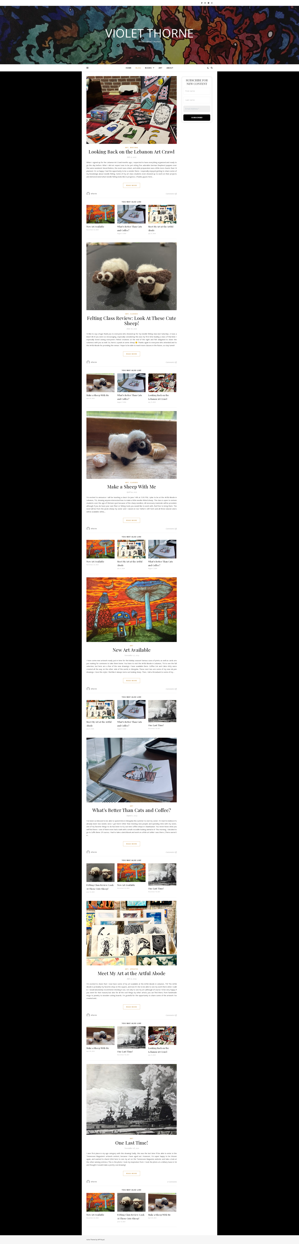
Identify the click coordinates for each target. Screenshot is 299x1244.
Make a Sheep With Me (97, 395)
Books (148, 68)
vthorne (94, 193)
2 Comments (172, 1182)
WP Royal (101, 1240)
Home (128, 68)
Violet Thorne (149, 33)
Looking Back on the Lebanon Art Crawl (132, 151)
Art (160, 68)
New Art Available (95, 226)
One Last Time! (156, 725)
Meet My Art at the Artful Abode (132, 973)
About (170, 68)
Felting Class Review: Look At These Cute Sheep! (131, 320)
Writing (134, 148)
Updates (134, 969)
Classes (134, 314)
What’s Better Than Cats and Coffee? (131, 810)
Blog (138, 68)
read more (131, 185)
